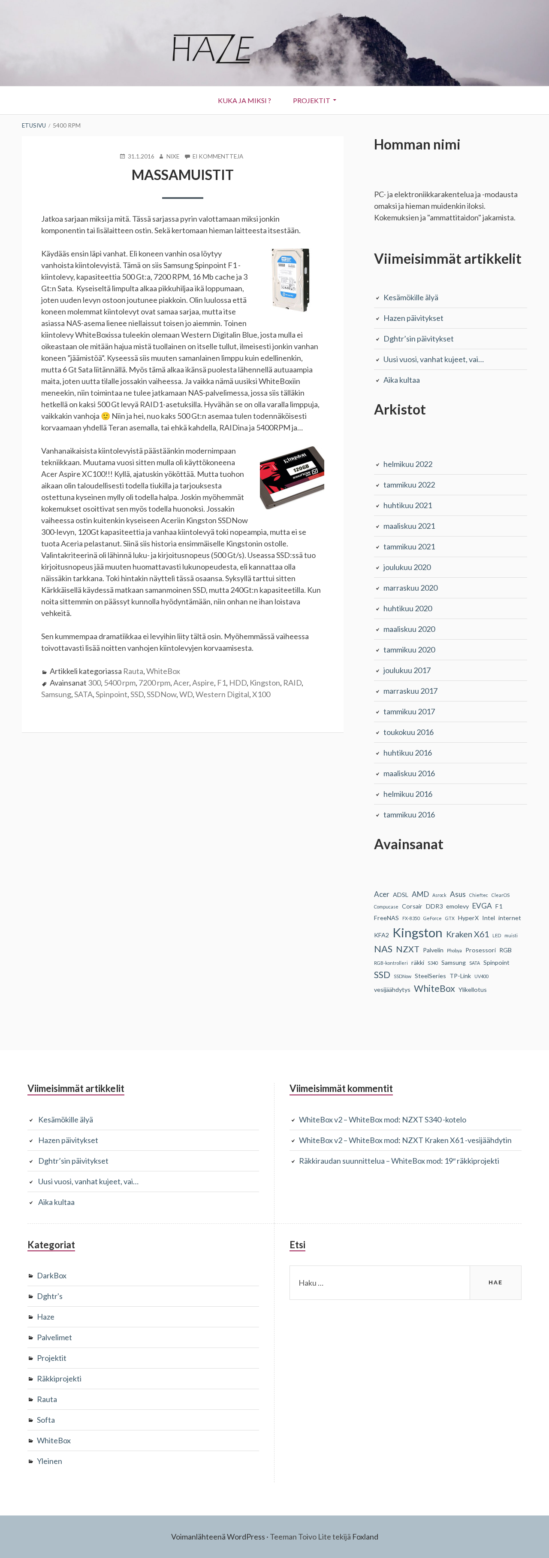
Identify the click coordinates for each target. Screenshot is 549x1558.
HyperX (468, 917)
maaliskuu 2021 (409, 526)
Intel (488, 917)
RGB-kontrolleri (391, 963)
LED (496, 935)
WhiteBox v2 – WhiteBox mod (348, 1119)
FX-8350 (411, 918)
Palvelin (433, 950)
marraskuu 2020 (410, 587)
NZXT (407, 949)
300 (94, 682)
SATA (83, 694)
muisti (511, 935)
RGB (505, 950)
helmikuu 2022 (407, 464)
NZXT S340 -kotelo (434, 1119)
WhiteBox (163, 671)
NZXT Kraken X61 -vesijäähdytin (457, 1140)
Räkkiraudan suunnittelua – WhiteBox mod (370, 1160)
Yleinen (49, 1461)
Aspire (203, 682)
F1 (221, 682)
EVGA (482, 905)
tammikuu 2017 (409, 711)
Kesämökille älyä (410, 297)
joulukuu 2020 (407, 567)
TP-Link (460, 975)
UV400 (481, 976)
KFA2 (381, 935)
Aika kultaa (401, 379)
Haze (45, 1316)
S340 (433, 963)
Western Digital (222, 694)
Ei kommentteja (218, 156)
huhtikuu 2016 (407, 752)
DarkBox (51, 1275)
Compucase (386, 906)
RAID (292, 682)
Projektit (311, 100)
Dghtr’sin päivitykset (418, 338)
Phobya (454, 950)
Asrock (439, 895)
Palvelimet (54, 1337)
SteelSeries (430, 975)
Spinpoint (111, 694)
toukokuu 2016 (408, 732)
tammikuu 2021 (409, 546)
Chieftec (478, 895)
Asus (458, 894)
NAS (383, 948)
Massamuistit (183, 174)
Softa (46, 1419)
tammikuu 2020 (409, 649)
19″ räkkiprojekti (471, 1160)
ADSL (400, 894)
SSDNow (161, 694)
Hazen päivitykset (413, 318)
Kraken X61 (467, 934)
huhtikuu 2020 (407, 608)
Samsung (56, 694)
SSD (137, 694)
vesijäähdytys (392, 989)
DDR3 (434, 906)
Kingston (265, 682)
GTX (450, 918)
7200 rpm (154, 682)
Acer (181, 682)
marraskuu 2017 (410, 690)
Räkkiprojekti (59, 1378)
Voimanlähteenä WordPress (218, 1536)
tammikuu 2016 (409, 814)
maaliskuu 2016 (409, 773)
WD (186, 694)
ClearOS (501, 895)
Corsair (412, 906)
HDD (238, 682)
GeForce (432, 918)
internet (509, 917)
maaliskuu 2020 (409, 629)
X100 (261, 694)
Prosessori (480, 950)
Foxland (365, 1536)
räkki (417, 962)
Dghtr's (50, 1296)
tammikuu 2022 (409, 484)
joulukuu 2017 (407, 670)
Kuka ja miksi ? (244, 100)
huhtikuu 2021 (407, 505)
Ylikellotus (473, 989)
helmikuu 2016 (407, 794)
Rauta (133, 671)
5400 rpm (120, 682)
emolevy (457, 906)
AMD (420, 894)
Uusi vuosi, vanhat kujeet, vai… (433, 359)
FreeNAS (386, 917)
